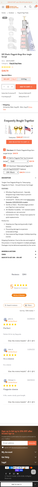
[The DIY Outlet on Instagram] (14, 474)
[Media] (32, 47)
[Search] (30, 7)
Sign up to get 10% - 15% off (12, 257)
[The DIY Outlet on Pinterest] (10, 474)
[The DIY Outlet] (12, 7)
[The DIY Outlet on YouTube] (17, 474)
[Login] (25, 7)
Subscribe (32, 443)
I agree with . (16, 447)
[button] (4, 86)
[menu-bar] (4, 6)
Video (4, 254)
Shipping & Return (9, 251)
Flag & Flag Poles (16, 63)
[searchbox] (12, 305)
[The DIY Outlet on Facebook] (6, 474)
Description (6, 178)
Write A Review (19, 295)
